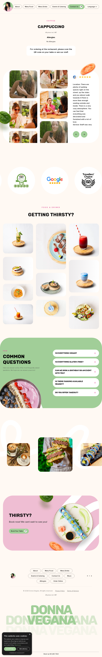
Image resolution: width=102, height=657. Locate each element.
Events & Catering (59, 7)
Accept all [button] (10, 649)
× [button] (29, 634)
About (17, 7)
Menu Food (29, 7)
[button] (92, 7)
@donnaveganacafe (85, 423)
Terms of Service (73, 591)
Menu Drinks (42, 7)
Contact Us (56, 576)
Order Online (58, 581)
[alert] (17, 643)
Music (69, 576)
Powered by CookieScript (17, 653)
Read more (18, 645)
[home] (8, 7)
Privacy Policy (60, 591)
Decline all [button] (23, 649)
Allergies (43, 581)
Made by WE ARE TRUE (51, 654)
